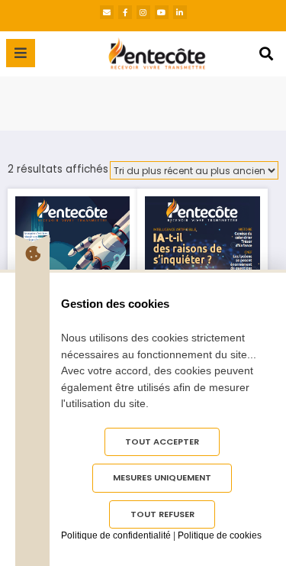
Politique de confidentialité (116, 535)
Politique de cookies (220, 535)
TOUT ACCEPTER (162, 441)
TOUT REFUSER (162, 514)
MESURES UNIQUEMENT (162, 477)
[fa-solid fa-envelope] (107, 12)
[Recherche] (266, 54)
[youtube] (162, 12)
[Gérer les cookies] (32, 253)
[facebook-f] (125, 12)
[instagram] (143, 12)
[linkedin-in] (180, 12)
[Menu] (20, 53)
